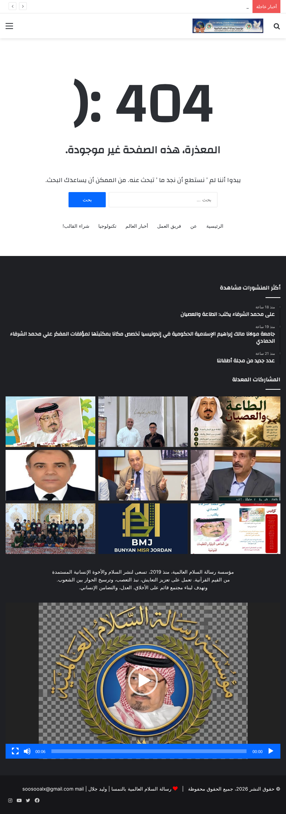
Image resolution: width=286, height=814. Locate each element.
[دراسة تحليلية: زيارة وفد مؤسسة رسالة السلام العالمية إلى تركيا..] (143, 475)
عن (193, 226)
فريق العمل (169, 226)
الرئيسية (214, 226)
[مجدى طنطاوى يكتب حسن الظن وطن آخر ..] (50, 475)
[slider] (149, 751)
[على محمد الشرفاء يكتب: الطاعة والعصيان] (235, 421)
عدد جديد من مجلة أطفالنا (222, 6)
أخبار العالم (136, 226)
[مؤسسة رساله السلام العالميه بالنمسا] (228, 26)
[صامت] (27, 751)
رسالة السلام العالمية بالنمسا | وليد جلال (129, 789)
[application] (143, 681)
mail (79, 789)
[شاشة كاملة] (15, 751)
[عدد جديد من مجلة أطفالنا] (50, 421)
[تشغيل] (270, 751)
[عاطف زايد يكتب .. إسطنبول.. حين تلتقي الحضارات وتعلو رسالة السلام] (235, 475)
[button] (143, 680)
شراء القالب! (76, 226)
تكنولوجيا (107, 226)
